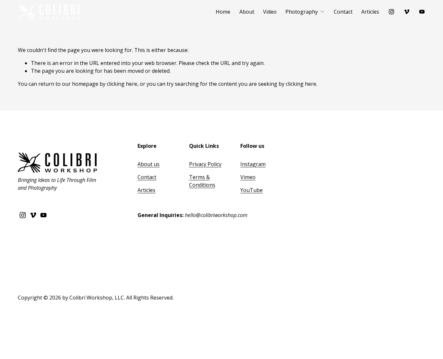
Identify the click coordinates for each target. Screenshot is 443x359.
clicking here (122, 83)
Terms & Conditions (202, 180)
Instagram (253, 164)
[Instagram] (391, 11)
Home (223, 11)
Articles (370, 11)
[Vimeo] (406, 11)
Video (270, 11)
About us (149, 164)
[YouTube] (422, 11)
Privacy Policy (205, 164)
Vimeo (248, 177)
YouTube (251, 190)
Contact (343, 11)
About (246, 11)
